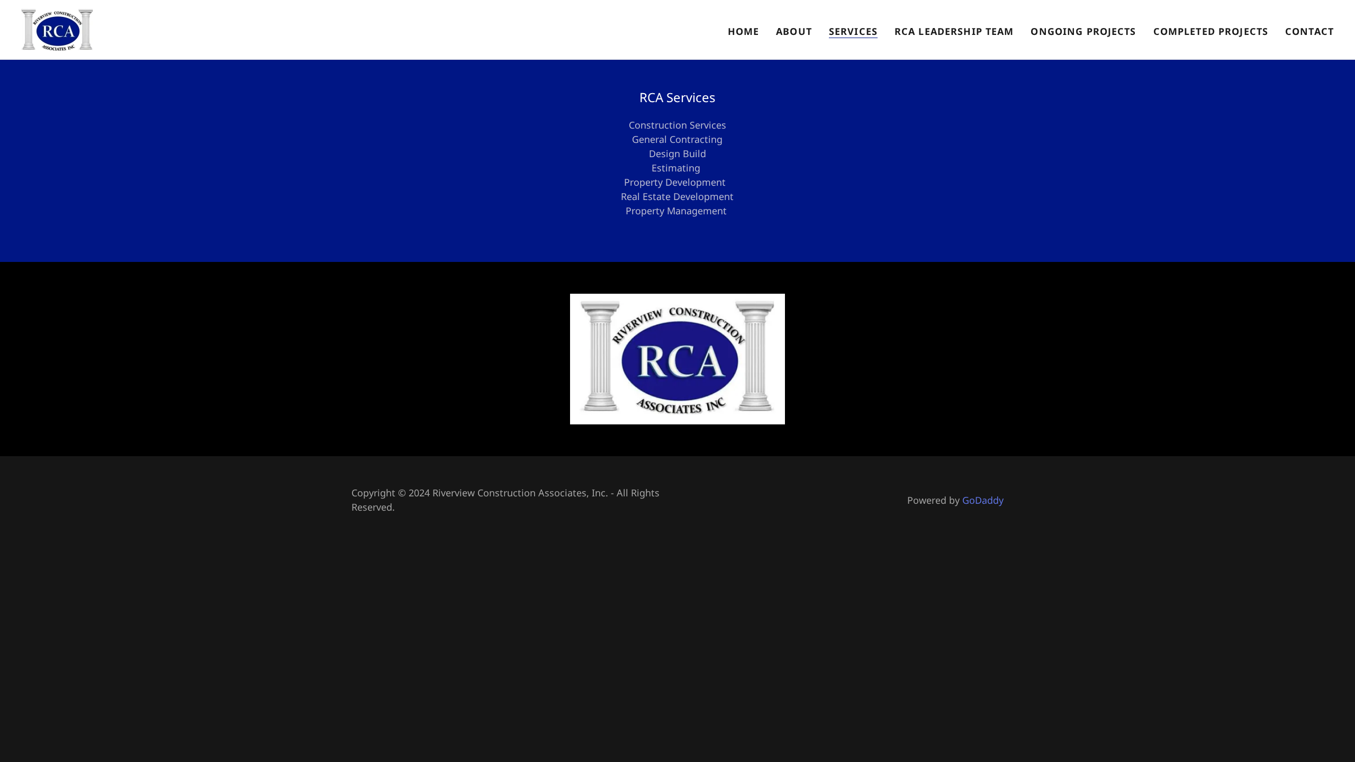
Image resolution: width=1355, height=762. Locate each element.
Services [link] (853, 31)
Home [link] (744, 31)
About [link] (794, 31)
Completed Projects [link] (1210, 31)
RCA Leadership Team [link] (954, 31)
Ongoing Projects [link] (1083, 31)
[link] (57, 28)
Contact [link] (1309, 31)
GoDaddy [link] (983, 500)
